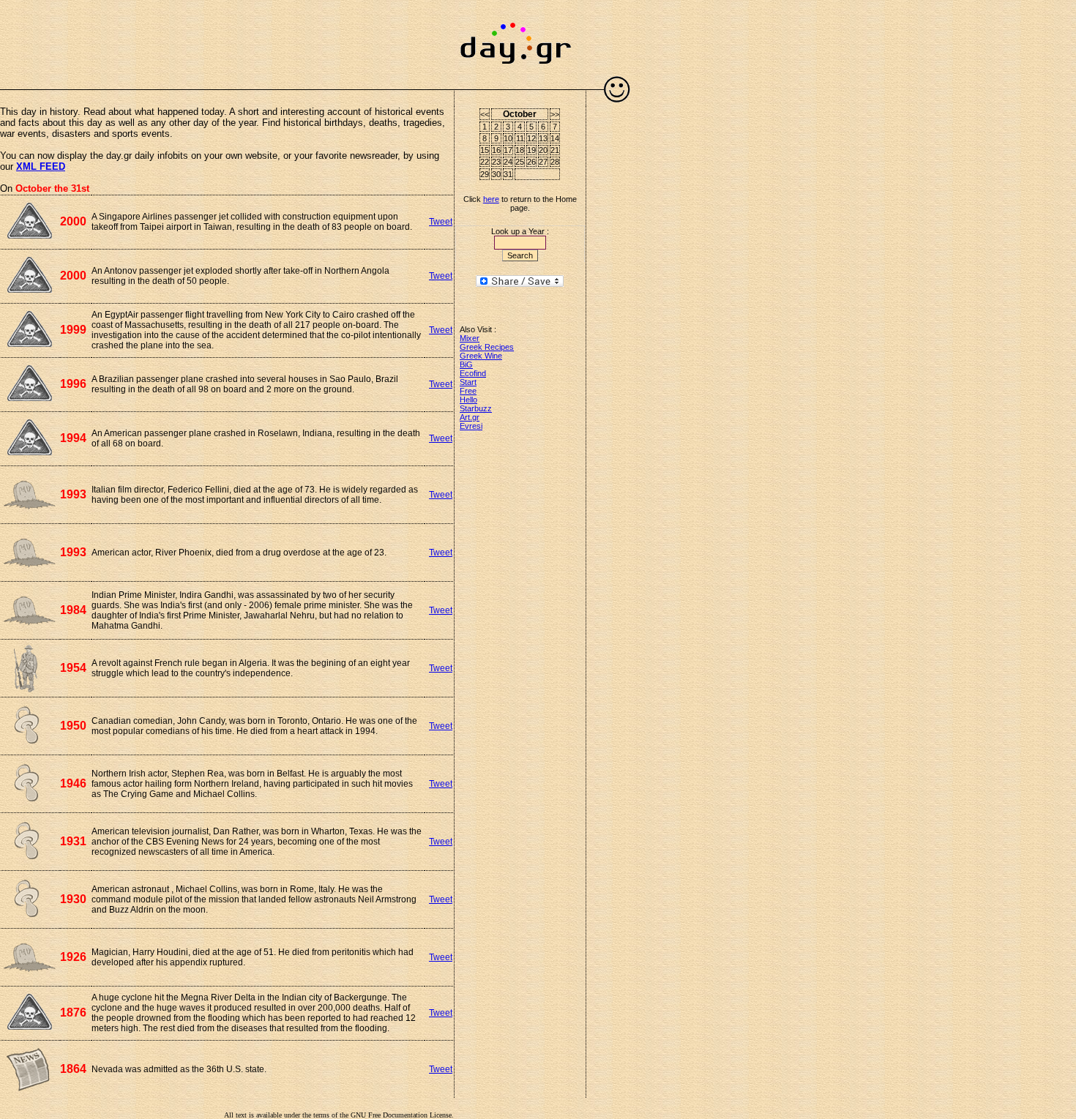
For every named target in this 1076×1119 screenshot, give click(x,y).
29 (484, 174)
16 (496, 150)
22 (484, 161)
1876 (73, 1012)
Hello (468, 399)
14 (554, 138)
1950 (73, 725)
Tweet (440, 222)
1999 (73, 329)
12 (531, 138)
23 (496, 161)
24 (508, 161)
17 (508, 150)
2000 (73, 221)
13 (543, 138)
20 (543, 150)
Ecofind (473, 373)
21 (554, 150)
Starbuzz (476, 408)
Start (468, 382)
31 (508, 174)
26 (531, 161)
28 (554, 161)
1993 (73, 494)
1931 (73, 841)
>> (554, 114)
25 (519, 161)
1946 (73, 783)
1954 (73, 668)
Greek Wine (481, 355)
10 (508, 138)
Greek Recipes (487, 347)
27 (543, 161)
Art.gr (469, 417)
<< (484, 114)
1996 (73, 384)
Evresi (471, 426)
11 (520, 138)
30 (496, 174)
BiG (466, 364)
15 (484, 150)
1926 (73, 957)
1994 (73, 438)
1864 (73, 1069)
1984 (73, 610)
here (491, 199)
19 (531, 150)
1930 (73, 899)
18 (519, 150)
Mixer (469, 338)
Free (468, 390)
